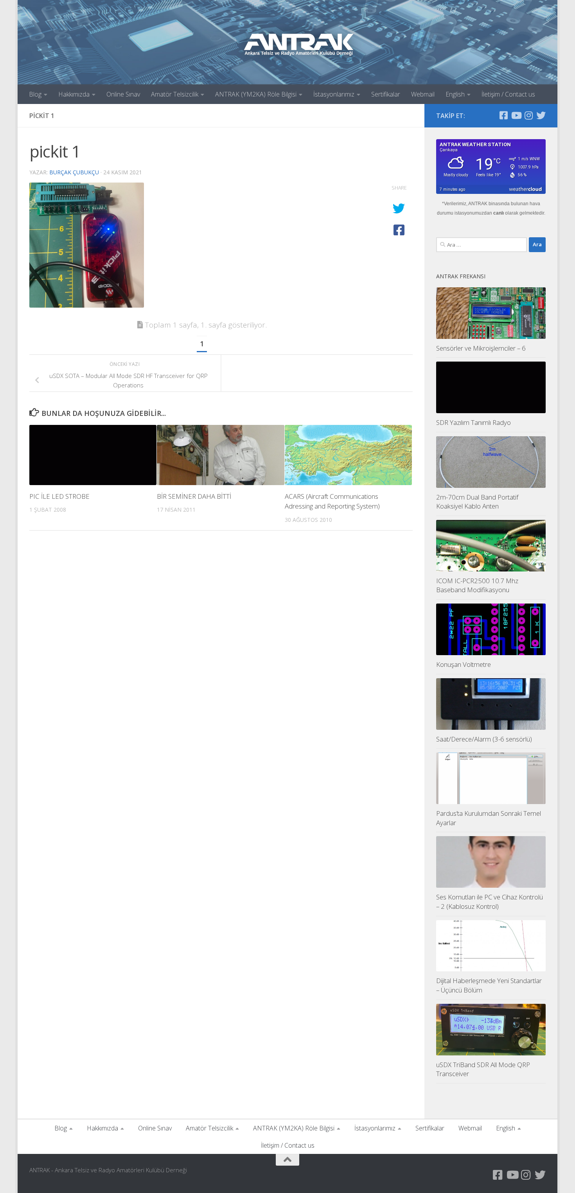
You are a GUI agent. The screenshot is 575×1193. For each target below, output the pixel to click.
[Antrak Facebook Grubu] (503, 115)
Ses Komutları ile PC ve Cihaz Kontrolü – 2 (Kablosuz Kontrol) (489, 901)
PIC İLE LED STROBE (59, 496)
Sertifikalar (385, 94)
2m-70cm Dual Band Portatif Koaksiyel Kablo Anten (477, 502)
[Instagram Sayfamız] (528, 115)
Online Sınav (123, 94)
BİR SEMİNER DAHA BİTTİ (194, 496)
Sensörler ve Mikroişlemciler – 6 (481, 348)
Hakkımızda (74, 94)
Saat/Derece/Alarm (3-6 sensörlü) (484, 738)
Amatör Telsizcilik (174, 94)
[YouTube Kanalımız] (516, 115)
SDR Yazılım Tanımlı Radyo (473, 422)
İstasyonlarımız (333, 94)
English (455, 94)
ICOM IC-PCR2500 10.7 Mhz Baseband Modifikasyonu (477, 585)
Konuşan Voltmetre (463, 664)
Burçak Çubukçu (74, 172)
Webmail (423, 94)
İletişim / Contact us (508, 94)
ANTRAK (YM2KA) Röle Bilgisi (255, 94)
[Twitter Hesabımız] (541, 115)
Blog (35, 94)
